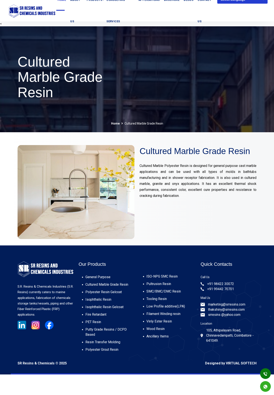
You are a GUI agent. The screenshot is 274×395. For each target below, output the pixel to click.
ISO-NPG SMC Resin (162, 276)
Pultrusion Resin (158, 284)
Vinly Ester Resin (159, 321)
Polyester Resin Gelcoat (103, 292)
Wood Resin (155, 329)
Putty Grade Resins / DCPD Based (106, 332)
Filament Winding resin (163, 314)
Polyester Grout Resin (101, 349)
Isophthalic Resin (98, 299)
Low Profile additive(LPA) (165, 306)
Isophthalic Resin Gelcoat (104, 307)
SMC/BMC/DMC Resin (163, 291)
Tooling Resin (156, 299)
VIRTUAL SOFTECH (241, 363)
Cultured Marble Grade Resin (106, 284)
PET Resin (93, 322)
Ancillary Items (157, 336)
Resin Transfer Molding (102, 342)
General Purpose (97, 277)
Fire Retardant (95, 314)
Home (115, 123)
